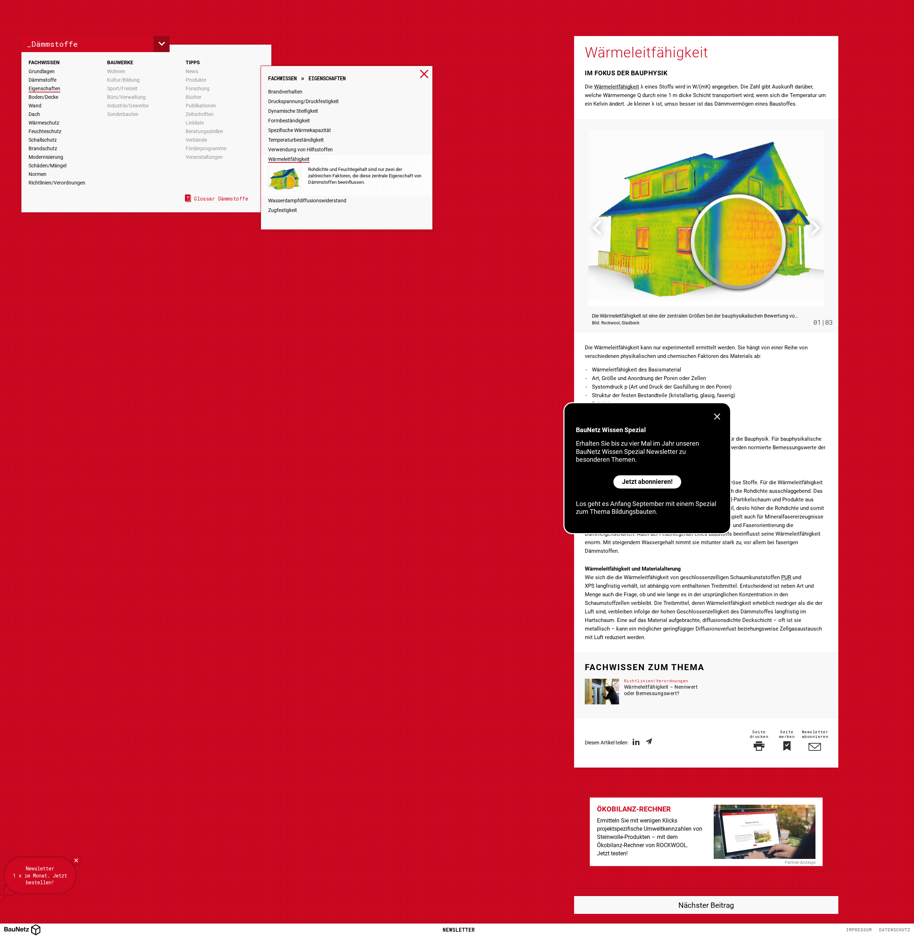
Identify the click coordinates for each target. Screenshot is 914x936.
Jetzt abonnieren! (647, 481)
